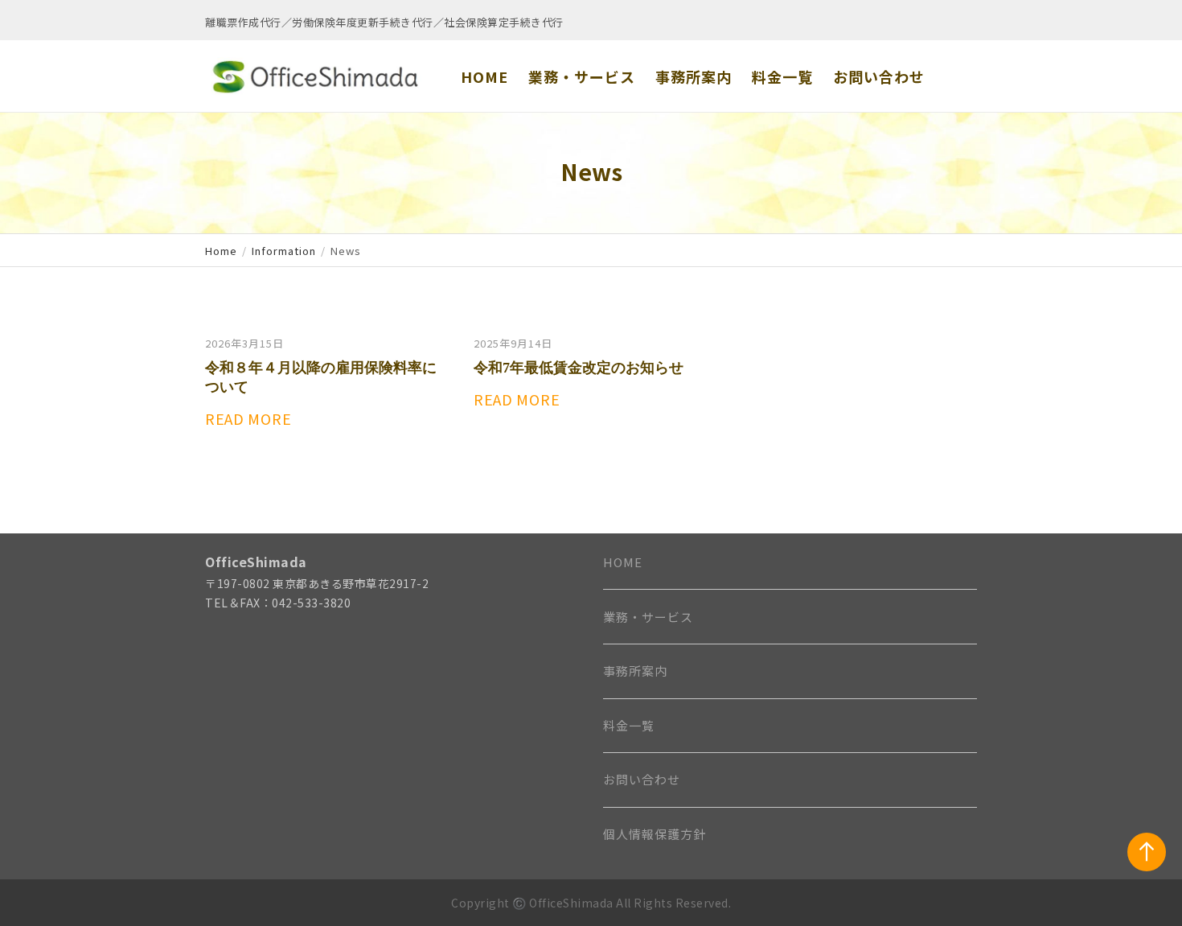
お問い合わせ (641, 779)
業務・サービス (648, 616)
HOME (622, 562)
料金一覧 (629, 725)
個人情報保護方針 (654, 833)
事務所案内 (635, 670)
